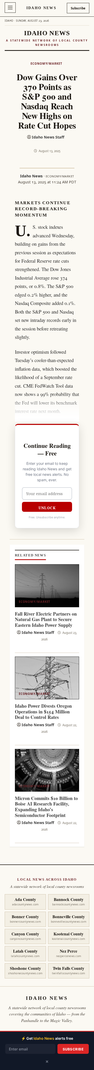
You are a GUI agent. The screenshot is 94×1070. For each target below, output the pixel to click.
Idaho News (41, 8)
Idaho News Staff (48, 137)
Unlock (47, 507)
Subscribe (78, 8)
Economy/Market (46, 63)
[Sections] (10, 7)
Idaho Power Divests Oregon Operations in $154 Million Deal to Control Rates (43, 711)
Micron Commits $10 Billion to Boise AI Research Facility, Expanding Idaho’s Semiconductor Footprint (46, 807)
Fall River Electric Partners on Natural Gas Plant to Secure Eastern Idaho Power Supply (46, 619)
